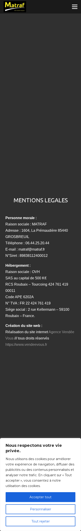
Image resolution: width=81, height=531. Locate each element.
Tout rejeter (41, 521)
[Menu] (74, 6)
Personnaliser (40, 509)
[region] (40, 484)
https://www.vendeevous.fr (26, 344)
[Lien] (15, 6)
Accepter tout (40, 497)
